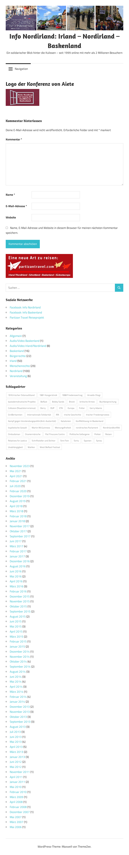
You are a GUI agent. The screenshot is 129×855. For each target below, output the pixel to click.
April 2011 (16, 777)
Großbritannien (15, 414)
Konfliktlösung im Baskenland (89, 421)
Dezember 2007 (20, 812)
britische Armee (87, 401)
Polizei (97, 434)
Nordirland (16, 371)
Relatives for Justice (17, 440)
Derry (43, 408)
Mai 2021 (16, 471)
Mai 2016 (16, 576)
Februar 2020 (18, 491)
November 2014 (20, 656)
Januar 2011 (17, 782)
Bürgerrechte (18, 356)
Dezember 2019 (20, 496)
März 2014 (16, 691)
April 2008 (16, 802)
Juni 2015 (16, 621)
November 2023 (20, 466)
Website (11, 217)
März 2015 (16, 636)
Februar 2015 (18, 641)
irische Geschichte (72, 414)
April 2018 (16, 506)
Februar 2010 (18, 792)
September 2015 (20, 611)
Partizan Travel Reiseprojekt (27, 317)
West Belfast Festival (50, 447)
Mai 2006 (16, 827)
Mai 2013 (16, 742)
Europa (71, 408)
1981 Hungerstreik (48, 395)
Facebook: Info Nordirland (25, 307)
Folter (82, 408)
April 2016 (16, 581)
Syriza (99, 440)
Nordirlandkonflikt (111, 427)
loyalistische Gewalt (17, 427)
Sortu (76, 440)
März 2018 (16, 511)
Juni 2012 (16, 762)
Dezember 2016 (20, 561)
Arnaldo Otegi (93, 395)
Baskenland (17, 351)
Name (10, 194)
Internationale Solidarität (39, 414)
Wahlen (31, 447)
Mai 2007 (16, 817)
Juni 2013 (16, 737)
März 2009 (16, 797)
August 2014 (18, 671)
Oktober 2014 (18, 661)
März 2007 (16, 822)
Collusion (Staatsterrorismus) (21, 408)
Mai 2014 (16, 681)
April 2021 (16, 476)
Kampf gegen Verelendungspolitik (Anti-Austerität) (32, 421)
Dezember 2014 (20, 651)
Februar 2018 (18, 516)
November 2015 (20, 601)
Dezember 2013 (20, 706)
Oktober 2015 (18, 606)
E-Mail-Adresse (16, 206)
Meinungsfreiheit (63, 427)
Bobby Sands (58, 401)
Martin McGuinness (41, 427)
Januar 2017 (17, 556)
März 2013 (16, 752)
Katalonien (66, 421)
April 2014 (16, 686)
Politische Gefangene (80, 434)
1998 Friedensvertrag (72, 395)
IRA (57, 414)
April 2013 (16, 747)
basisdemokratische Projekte (22, 401)
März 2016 (16, 586)
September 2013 (20, 721)
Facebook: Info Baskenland (26, 312)
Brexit (72, 401)
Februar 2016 (18, 591)
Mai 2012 (16, 767)
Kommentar (14, 139)
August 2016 (18, 566)
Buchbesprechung (107, 401)
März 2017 (16, 546)
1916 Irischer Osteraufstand (21, 395)
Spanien (87, 440)
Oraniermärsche (32, 434)
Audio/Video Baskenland (24, 341)
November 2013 (20, 712)
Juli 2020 (15, 486)
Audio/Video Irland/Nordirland (28, 346)
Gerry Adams (96, 408)
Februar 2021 (18, 481)
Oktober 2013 (18, 717)
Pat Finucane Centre (55, 434)
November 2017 (20, 526)
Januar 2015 (17, 646)
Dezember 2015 (20, 596)
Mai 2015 (16, 626)
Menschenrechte (20, 366)
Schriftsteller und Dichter (43, 440)
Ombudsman (14, 434)
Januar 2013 (17, 757)
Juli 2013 (15, 732)
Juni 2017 (16, 541)
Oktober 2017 (18, 531)
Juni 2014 (16, 676)
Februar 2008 (18, 807)
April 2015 (16, 631)
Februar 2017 (18, 551)
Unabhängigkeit (15, 447)
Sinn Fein (64, 440)
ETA (61, 408)
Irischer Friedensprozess (97, 414)
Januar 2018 (17, 521)
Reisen (108, 434)
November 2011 (20, 772)
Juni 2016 (16, 571)
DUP (52, 408)
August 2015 (18, 616)
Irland (13, 361)
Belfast (43, 401)
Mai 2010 (16, 787)
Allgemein (16, 336)
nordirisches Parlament (87, 427)
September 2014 (20, 666)
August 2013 (18, 727)
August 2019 (18, 501)
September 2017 (20, 536)
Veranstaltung (18, 376)
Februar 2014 (18, 697)
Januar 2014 (17, 701)
